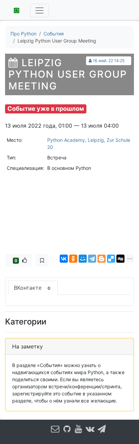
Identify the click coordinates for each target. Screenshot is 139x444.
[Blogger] (102, 259)
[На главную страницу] (14, 10)
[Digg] (120, 259)
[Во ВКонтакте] (90, 428)
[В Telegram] (101, 428)
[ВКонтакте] (64, 259)
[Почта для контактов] (55, 428)
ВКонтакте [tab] (32, 287)
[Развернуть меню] (39, 10)
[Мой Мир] (83, 259)
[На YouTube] (78, 428)
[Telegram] (92, 259)
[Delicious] (111, 259)
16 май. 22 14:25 (108, 60)
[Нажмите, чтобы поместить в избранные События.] (42, 260)
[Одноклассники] (73, 259)
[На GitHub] (67, 428)
